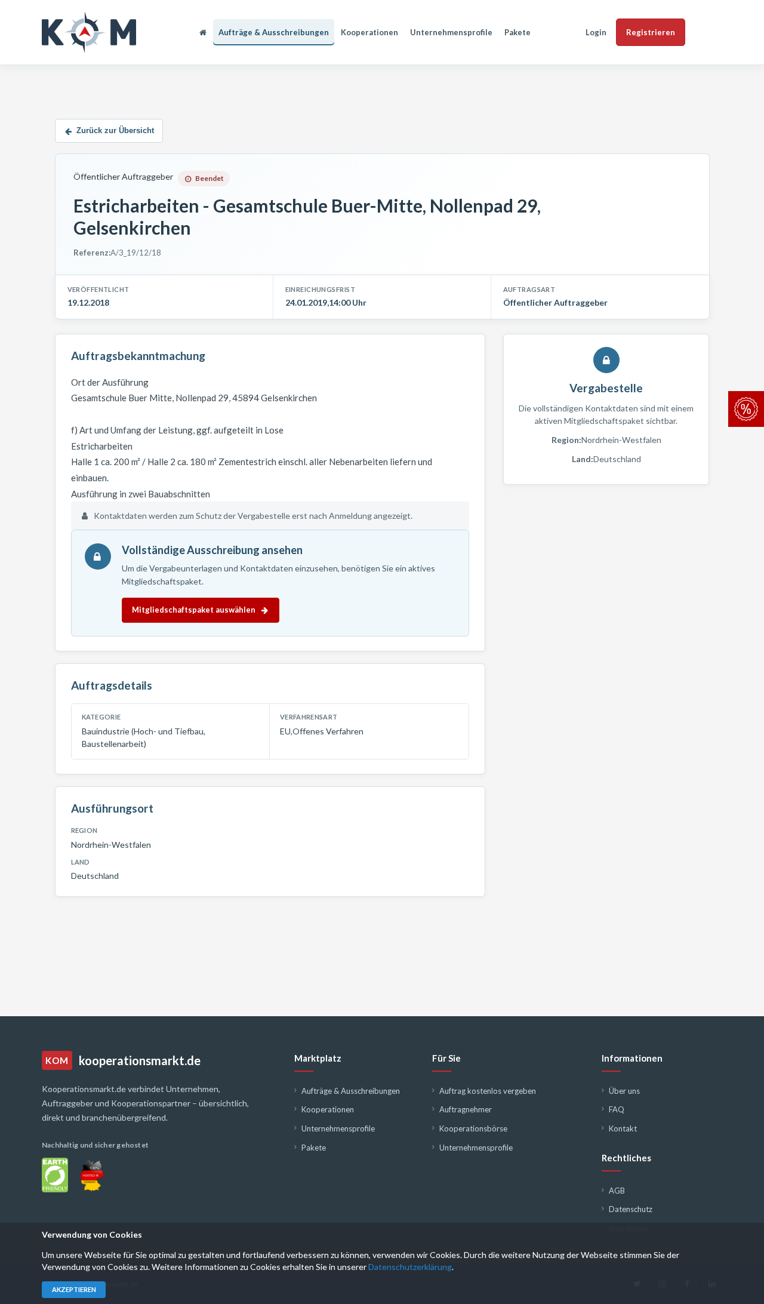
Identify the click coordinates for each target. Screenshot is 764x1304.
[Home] (203, 32)
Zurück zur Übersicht (115, 130)
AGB (617, 1190)
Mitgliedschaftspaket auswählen (193, 609)
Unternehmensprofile (451, 32)
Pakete (517, 32)
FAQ (616, 1109)
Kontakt (623, 1128)
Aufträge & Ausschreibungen (273, 32)
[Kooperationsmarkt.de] (89, 32)
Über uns (624, 1091)
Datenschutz (630, 1209)
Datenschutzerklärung (410, 1267)
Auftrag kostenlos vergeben (487, 1091)
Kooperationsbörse (473, 1128)
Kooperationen (369, 32)
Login (596, 32)
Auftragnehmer (465, 1109)
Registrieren (650, 32)
